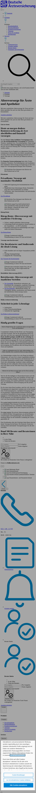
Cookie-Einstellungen (18, 775)
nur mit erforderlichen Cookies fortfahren (18, 780)
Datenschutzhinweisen (17, 755)
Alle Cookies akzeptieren (18, 785)
